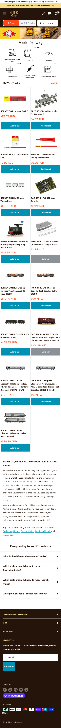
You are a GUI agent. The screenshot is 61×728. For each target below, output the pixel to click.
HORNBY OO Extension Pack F (14, 111)
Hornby (16, 531)
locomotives (20, 481)
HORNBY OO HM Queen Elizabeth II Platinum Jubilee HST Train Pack (13, 433)
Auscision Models (43, 531)
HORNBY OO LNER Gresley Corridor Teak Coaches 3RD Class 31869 (12, 290)
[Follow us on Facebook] (5, 690)
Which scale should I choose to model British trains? (26, 582)
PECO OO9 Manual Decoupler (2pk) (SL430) (44, 113)
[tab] (11, 23)
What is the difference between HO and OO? (26, 556)
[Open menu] (4, 13)
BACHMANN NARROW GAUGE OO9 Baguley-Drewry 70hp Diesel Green (14, 244)
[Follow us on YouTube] (21, 690)
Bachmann (7, 531)
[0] (56, 13)
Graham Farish (27, 531)
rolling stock (32, 481)
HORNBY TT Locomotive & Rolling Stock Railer (42, 156)
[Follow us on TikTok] (26, 690)
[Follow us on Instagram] (16, 690)
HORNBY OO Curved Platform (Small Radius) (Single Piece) (44, 243)
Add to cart (15, 125)
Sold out (46, 258)
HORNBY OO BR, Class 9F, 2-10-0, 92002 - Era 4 (14, 336)
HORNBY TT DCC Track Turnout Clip (14, 156)
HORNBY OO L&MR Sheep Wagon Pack (12, 200)
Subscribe (9, 666)
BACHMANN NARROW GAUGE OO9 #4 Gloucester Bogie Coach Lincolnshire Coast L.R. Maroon (45, 337)
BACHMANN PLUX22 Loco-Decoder (43, 200)
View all (54, 82)
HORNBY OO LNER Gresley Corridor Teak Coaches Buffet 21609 (44, 290)
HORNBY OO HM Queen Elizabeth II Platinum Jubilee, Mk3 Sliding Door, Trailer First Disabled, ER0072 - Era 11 (14, 385)
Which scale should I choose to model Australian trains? (22, 568)
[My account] (43, 13)
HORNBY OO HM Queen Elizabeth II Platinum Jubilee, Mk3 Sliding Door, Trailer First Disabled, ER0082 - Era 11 (45, 385)
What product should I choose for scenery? (25, 593)
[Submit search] (54, 23)
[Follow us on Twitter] (10, 690)
